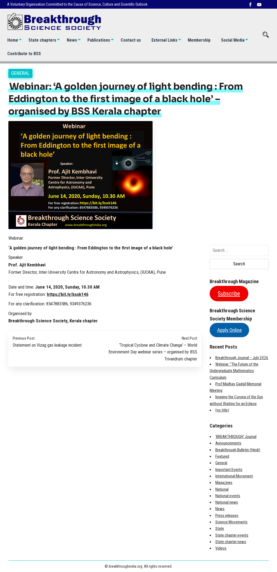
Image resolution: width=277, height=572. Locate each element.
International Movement (234, 476)
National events (227, 495)
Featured (222, 456)
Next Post (189, 338)
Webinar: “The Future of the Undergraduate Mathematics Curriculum (234, 371)
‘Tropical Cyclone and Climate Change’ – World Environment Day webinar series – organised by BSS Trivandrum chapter (152, 352)
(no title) (222, 410)
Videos (220, 548)
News (72, 40)
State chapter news (230, 541)
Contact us (131, 40)
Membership (199, 40)
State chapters (42, 40)
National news (226, 502)
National (222, 489)
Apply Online (229, 330)
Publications (98, 40)
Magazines (223, 482)
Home (12, 40)
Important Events (228, 469)
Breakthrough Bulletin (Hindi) (237, 449)
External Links (164, 40)
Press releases (226, 515)
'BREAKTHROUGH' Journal (235, 436)
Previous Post (24, 338)
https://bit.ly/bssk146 (67, 294)
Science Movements (231, 522)
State (219, 528)
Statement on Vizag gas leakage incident (47, 345)
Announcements (228, 443)
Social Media (233, 40)
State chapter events (231, 535)
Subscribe (229, 293)
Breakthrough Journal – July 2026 (241, 357)
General (20, 73)
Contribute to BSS (24, 53)
